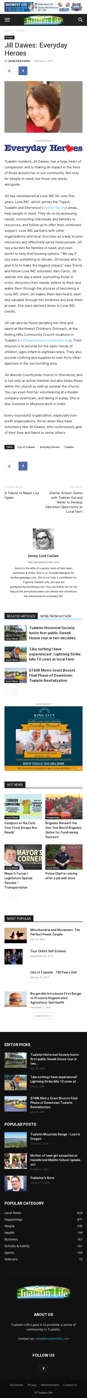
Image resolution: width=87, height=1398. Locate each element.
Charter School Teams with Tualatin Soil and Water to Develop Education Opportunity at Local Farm (64, 502)
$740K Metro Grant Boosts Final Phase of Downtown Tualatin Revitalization (52, 675)
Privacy (32, 1385)
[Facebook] (23, 70)
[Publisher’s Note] (15, 1183)
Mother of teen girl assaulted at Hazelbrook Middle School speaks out (55, 1160)
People (20, 30)
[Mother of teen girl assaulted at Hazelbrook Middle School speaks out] (15, 1161)
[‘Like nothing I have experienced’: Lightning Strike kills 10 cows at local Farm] (15, 654)
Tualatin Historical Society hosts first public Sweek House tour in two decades (52, 633)
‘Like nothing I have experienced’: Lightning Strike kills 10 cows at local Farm (55, 654)
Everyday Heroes (50, 447)
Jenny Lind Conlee (19, 60)
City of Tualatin (26, 447)
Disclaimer (16, 1385)
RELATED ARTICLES (21, 616)
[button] (7, 20)
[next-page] (14, 692)
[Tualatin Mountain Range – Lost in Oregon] (15, 1140)
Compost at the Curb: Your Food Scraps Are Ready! (20, 827)
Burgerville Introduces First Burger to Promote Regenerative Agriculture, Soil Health (56, 998)
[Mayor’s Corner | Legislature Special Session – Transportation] (23, 857)
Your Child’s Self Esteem (48, 951)
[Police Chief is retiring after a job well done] (64, 857)
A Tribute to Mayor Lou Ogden (21, 495)
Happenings (53, 817)
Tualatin (69, 447)
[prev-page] (7, 692)
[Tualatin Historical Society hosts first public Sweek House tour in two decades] (15, 633)
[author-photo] (43, 549)
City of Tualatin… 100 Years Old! (53, 972)
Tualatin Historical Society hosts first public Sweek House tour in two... (54, 1059)
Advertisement (50, 1385)
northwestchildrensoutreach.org (44, 340)
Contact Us (70, 1385)
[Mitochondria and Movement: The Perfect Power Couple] (15, 935)
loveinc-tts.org (54, 207)
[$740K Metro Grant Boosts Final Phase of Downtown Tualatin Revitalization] (15, 675)
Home (8, 30)
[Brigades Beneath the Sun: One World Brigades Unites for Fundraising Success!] (64, 806)
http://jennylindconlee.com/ (44, 562)
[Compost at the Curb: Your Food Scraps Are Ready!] (23, 806)
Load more (42, 1016)
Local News (12, 638)
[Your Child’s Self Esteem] (13, 956)
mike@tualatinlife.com (52, 1339)
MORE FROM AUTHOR (55, 616)
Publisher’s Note (42, 1178)
